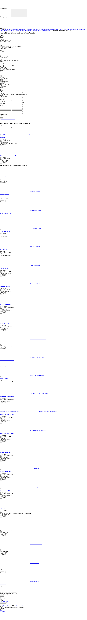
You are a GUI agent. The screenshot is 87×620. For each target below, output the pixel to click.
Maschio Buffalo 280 (4, 323)
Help (4, 601)
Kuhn (31, 30)
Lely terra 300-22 (4, 268)
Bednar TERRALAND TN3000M (7, 360)
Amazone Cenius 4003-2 (5, 490)
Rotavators (69, 29)
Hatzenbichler (3, 137)
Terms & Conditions (3, 605)
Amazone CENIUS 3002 (5, 452)
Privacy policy (9, 605)
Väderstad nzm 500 (4, 527)
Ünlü (51, 30)
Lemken (41, 30)
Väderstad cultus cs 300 (5, 546)
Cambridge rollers (74, 29)
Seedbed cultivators (30, 29)
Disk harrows (12, 29)
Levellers (79, 29)
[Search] (19, 13)
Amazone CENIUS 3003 (5, 471)
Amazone (22, 30)
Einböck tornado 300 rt (5, 213)
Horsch (28, 30)
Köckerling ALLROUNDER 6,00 (7, 396)
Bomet (26, 30)
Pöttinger (45, 30)
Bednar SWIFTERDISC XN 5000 (7, 342)
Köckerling (38, 30)
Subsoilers (54, 29)
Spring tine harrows (63, 29)
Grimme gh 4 (3, 584)
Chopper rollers (6, 30)
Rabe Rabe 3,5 (3, 249)
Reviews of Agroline (19, 605)
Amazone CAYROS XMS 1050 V (7, 414)
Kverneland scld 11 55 (5, 286)
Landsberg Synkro (4, 194)
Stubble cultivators (37, 29)
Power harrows (49, 29)
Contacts (6, 601)
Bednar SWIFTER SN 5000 (6, 304)
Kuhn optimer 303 (4, 508)
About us (1, 601)
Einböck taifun (3, 566)
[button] (43, 23)
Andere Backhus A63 (5, 176)
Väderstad (48, 30)
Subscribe (2, 595)
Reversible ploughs (22, 29)
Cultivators (17, 29)
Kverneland (34, 30)
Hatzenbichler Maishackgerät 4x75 (8, 155)
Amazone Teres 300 (4, 378)
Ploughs (57, 29)
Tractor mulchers (44, 29)
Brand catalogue (27, 605)
